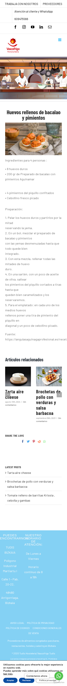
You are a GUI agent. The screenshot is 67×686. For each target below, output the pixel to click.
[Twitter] (28, 441)
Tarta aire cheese (14, 394)
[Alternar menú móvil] (60, 40)
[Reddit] (39, 441)
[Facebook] (22, 441)
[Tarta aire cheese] (18, 376)
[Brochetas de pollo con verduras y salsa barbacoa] (49, 376)
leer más (8, 674)
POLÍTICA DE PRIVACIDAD (40, 622)
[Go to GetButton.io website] (58, 682)
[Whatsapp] (44, 441)
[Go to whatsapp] (58, 676)
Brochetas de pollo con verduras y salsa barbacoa (48, 402)
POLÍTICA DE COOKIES (18, 628)
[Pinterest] (33, 441)
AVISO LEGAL (17, 622)
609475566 (21, 19)
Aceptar (10, 680)
